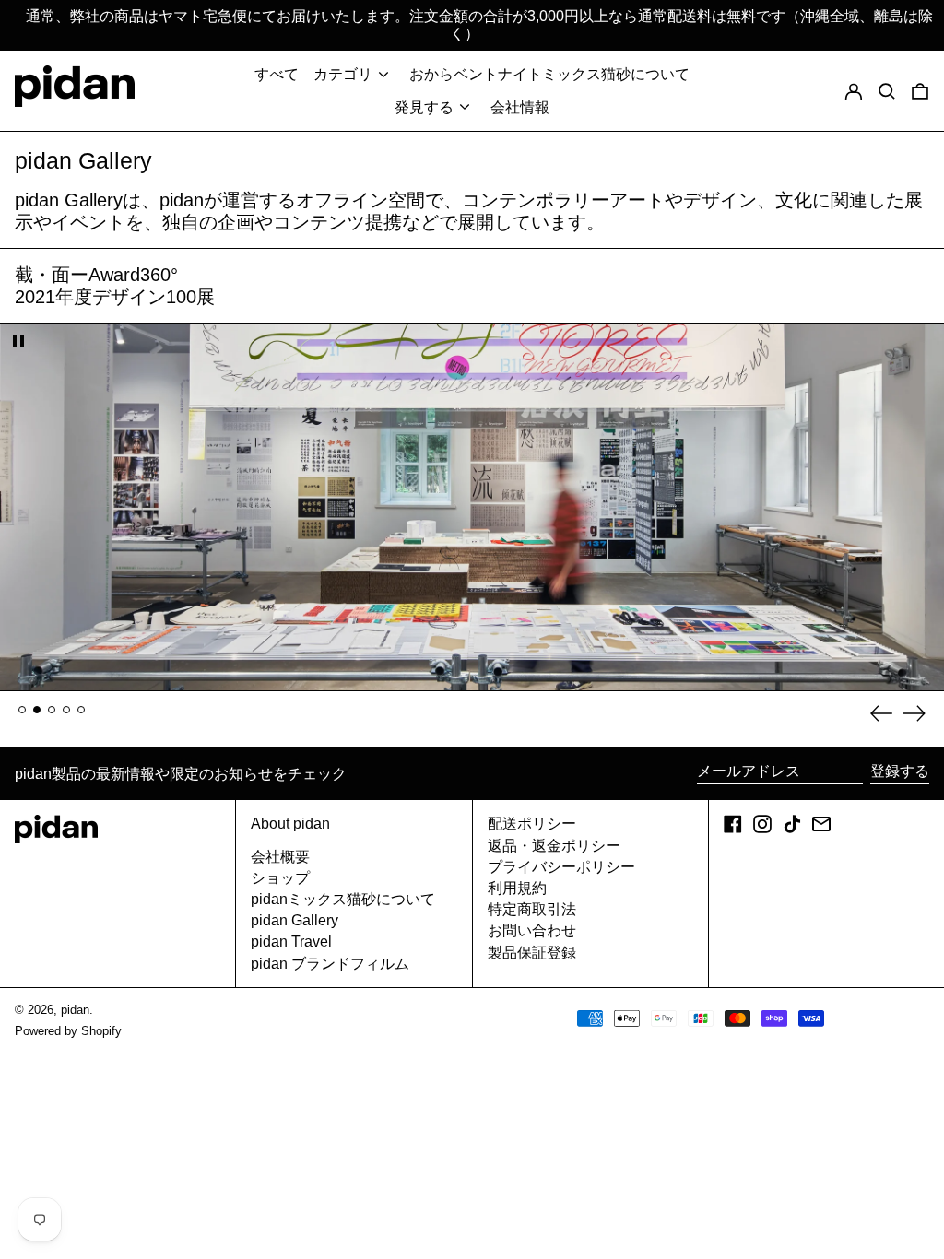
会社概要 (280, 857)
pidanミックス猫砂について (343, 899)
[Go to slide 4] (66, 709)
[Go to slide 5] (81, 709)
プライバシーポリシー (561, 867)
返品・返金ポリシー (554, 845)
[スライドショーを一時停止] (18, 341)
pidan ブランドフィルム (330, 963)
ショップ (280, 878)
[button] (920, 90)
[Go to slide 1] (22, 709)
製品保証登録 (532, 952)
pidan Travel (291, 941)
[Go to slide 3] (51, 709)
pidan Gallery (294, 920)
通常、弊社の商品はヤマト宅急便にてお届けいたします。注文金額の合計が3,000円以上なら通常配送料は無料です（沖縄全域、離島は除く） (479, 24)
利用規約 (517, 888)
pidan (75, 1010)
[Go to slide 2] (37, 709)
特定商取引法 (532, 909)
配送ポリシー (532, 823)
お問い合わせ (532, 930)
